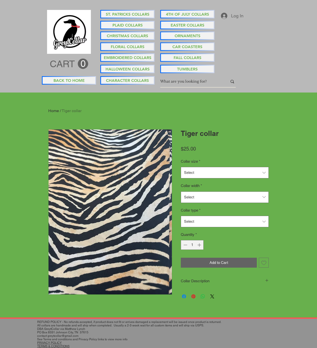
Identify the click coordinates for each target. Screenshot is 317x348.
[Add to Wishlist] (264, 263)
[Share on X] (212, 296)
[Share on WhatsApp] (203, 296)
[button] (69, 64)
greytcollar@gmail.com (63, 336)
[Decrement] (185, 245)
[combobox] (225, 172)
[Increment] (199, 245)
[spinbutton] (192, 245)
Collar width (191, 186)
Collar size (190, 161)
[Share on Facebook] (184, 296)
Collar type (191, 210)
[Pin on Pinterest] (193, 296)
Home (53, 110)
